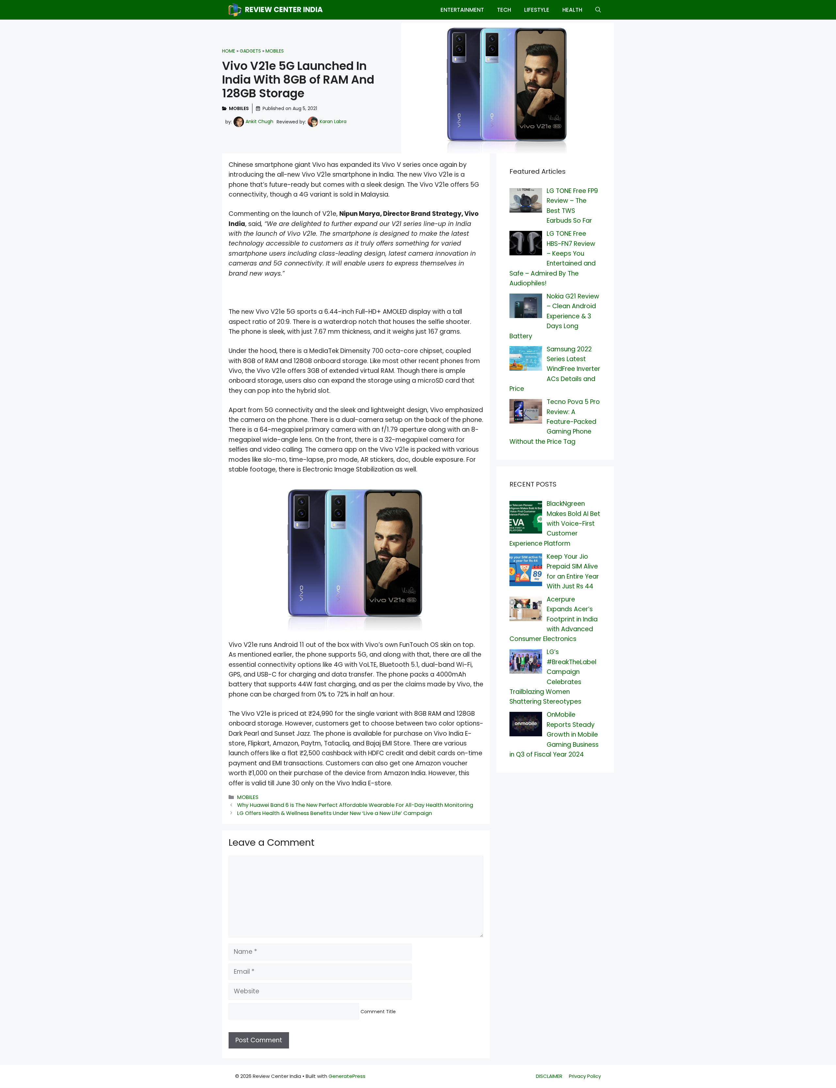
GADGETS (250, 51)
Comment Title (378, 1011)
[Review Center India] (235, 10)
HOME (228, 51)
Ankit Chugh (259, 121)
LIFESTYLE (536, 10)
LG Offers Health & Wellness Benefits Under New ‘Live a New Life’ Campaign (334, 813)
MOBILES (274, 51)
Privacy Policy (585, 1076)
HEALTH (572, 10)
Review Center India (284, 10)
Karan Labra (333, 121)
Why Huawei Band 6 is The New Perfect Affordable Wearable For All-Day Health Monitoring (355, 805)
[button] (598, 10)
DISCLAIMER (549, 1076)
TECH (504, 10)
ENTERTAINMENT (462, 10)
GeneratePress (347, 1076)
